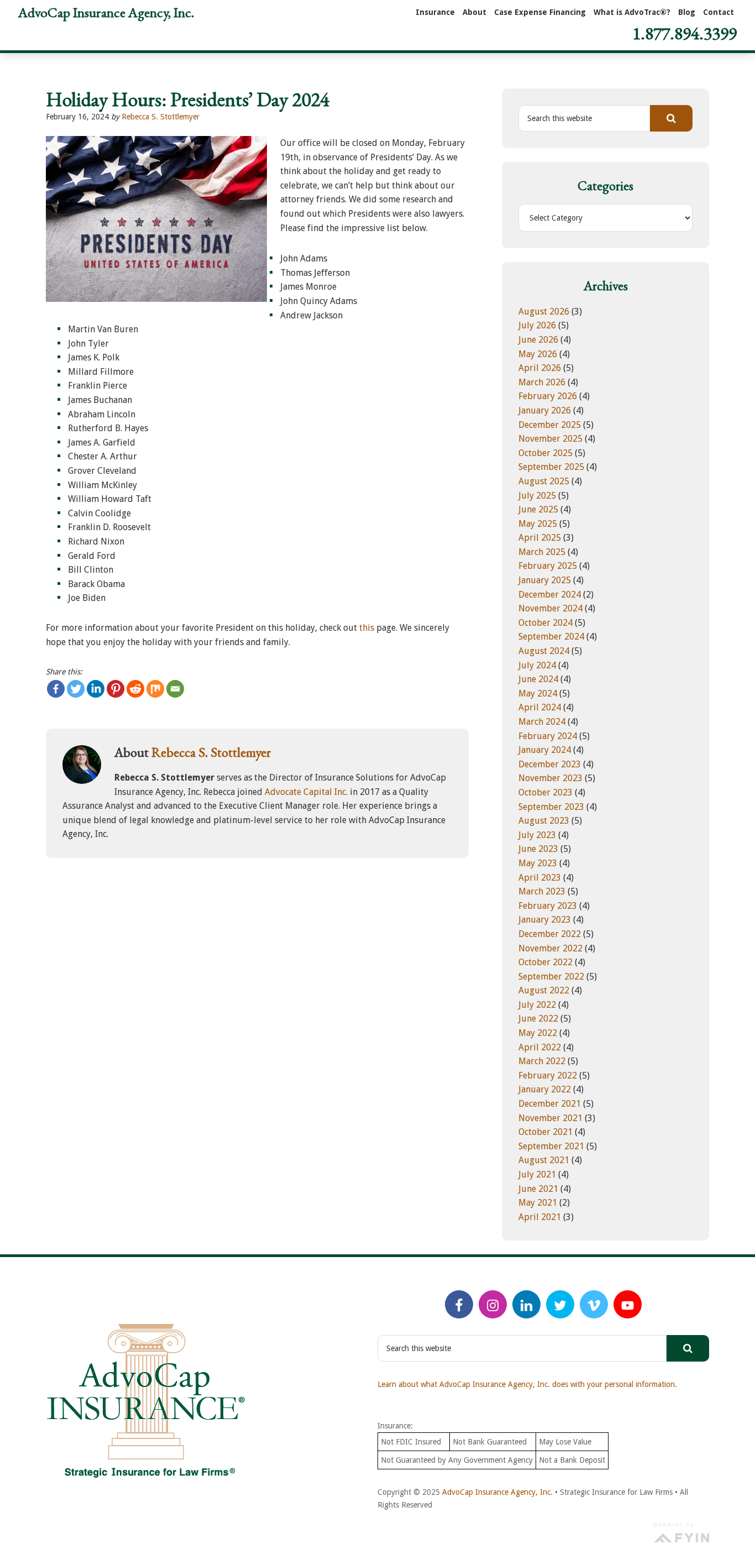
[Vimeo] (594, 1304)
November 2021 (550, 1118)
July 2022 (537, 1004)
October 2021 (545, 1132)
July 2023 (537, 835)
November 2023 (550, 778)
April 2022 (539, 1047)
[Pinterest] (115, 689)
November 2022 (550, 948)
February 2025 (547, 566)
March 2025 (541, 552)
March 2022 (541, 1061)
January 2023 (544, 919)
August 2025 (543, 481)
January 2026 (544, 410)
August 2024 (543, 651)
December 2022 (549, 934)
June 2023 (538, 849)
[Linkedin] (95, 689)
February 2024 (547, 736)
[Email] (175, 689)
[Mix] (155, 689)
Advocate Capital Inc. (306, 792)
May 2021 (537, 1202)
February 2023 (547, 906)
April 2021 (539, 1217)
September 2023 (551, 807)
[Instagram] (493, 1304)
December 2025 (549, 425)
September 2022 (551, 976)
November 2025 (550, 438)
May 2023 (537, 863)
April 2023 (539, 877)
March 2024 (541, 721)
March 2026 (541, 382)
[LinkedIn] (526, 1304)
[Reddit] (135, 689)
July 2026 (537, 325)
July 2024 (537, 665)
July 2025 (537, 495)
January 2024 (544, 750)
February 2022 (547, 1075)
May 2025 (537, 524)
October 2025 (545, 453)
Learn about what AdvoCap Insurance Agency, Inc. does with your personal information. (527, 1384)
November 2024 (550, 608)
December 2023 (549, 764)
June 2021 (538, 1189)
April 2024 (539, 707)
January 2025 (544, 580)
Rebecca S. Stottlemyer (161, 116)
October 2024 (545, 622)
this (366, 627)
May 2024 (537, 693)
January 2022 (544, 1089)
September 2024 (551, 636)
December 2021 (549, 1103)
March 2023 (541, 891)
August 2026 (543, 311)
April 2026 (539, 368)
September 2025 (551, 467)
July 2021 (537, 1174)
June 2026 (538, 339)
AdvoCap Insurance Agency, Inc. (106, 12)
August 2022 (543, 990)
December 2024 (549, 594)
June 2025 (538, 509)
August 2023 (543, 820)
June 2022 (538, 1018)
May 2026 (537, 354)
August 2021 (543, 1160)
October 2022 (545, 962)
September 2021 (551, 1146)
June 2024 (538, 679)
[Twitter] (76, 689)
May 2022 (537, 1033)
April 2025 (539, 537)
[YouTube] (628, 1304)
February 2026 (547, 396)
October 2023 (545, 792)
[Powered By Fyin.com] (681, 1531)
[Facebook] (56, 689)
